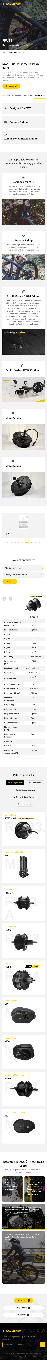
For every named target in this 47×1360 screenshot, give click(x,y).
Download (10, 86)
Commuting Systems (15, 783)
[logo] (11, 4)
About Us (22, 1315)
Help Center (22, 1308)
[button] (7, 542)
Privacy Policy (31, 1356)
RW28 (21, 52)
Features (6, 95)
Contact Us (21, 1300)
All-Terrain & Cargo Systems (24, 797)
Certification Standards (22, 95)
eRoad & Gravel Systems (25, 790)
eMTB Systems (35, 783)
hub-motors (12, 52)
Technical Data (40, 95)
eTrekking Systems (24, 804)
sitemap (18, 1356)
